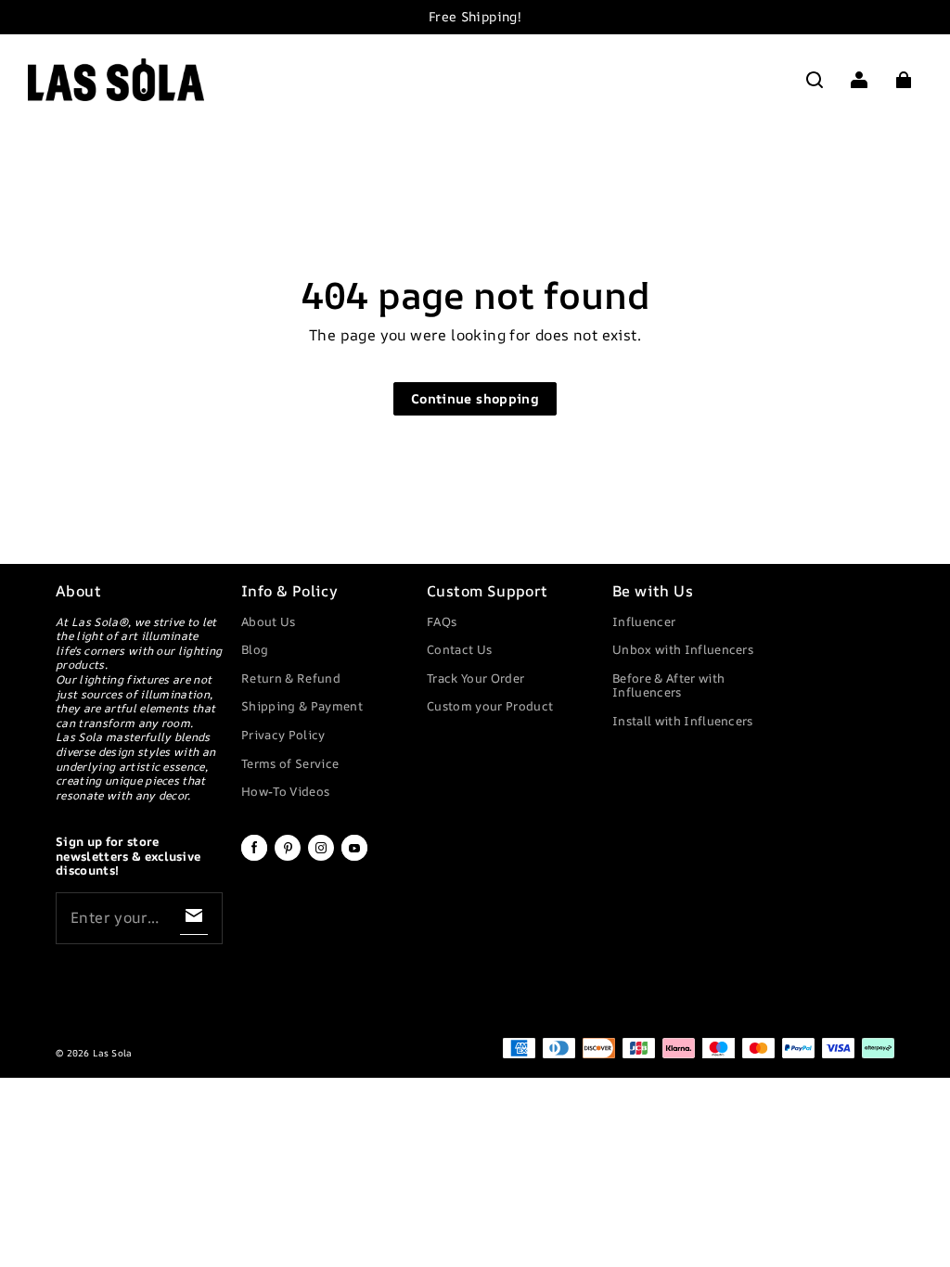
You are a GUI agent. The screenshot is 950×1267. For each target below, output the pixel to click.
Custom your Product (490, 705)
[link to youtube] (354, 857)
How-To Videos (285, 791)
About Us (268, 621)
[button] (814, 79)
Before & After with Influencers (668, 685)
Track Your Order (475, 678)
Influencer (643, 621)
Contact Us (459, 649)
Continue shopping (475, 398)
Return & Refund (290, 678)
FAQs (441, 621)
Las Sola (112, 1052)
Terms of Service (290, 763)
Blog (254, 649)
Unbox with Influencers (682, 649)
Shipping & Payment (302, 705)
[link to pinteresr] (288, 857)
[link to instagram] (321, 857)
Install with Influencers (682, 720)
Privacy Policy (283, 734)
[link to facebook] (254, 857)
